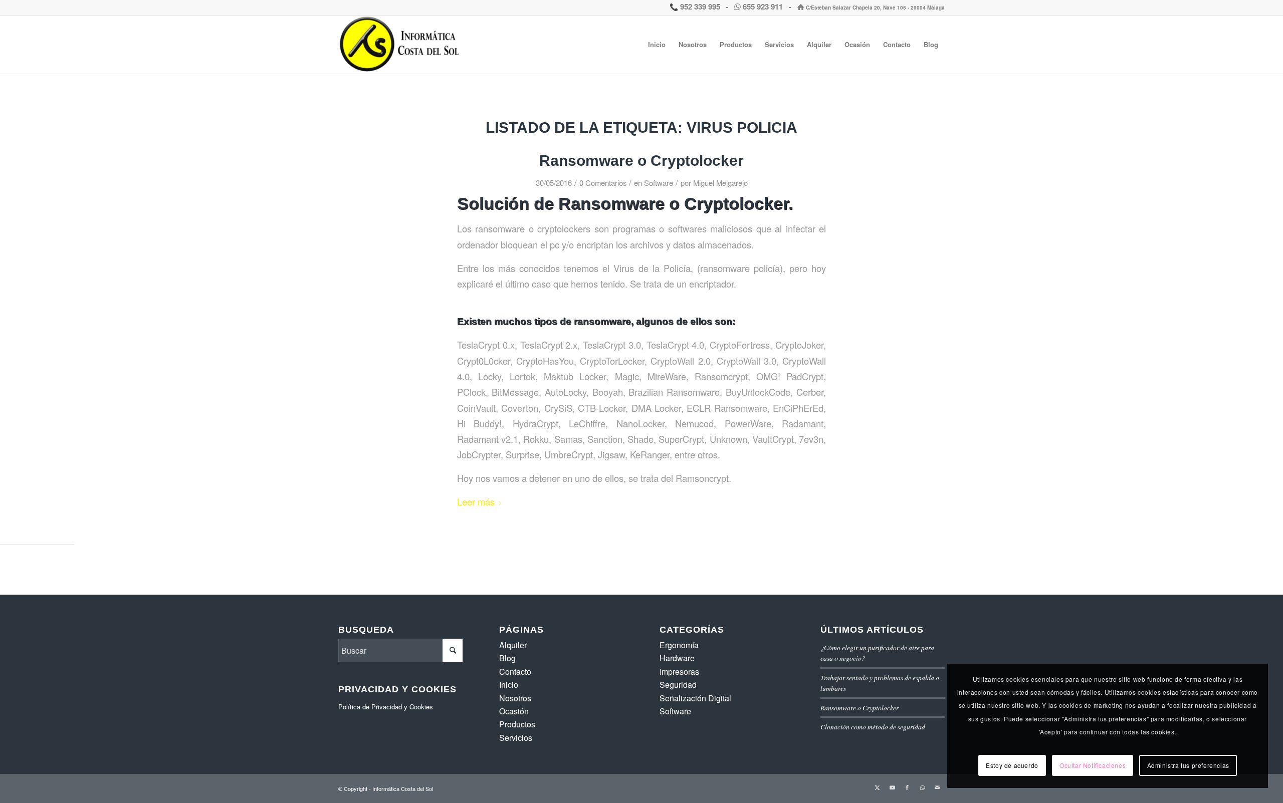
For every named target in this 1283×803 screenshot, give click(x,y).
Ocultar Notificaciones (1092, 765)
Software (658, 182)
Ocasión (514, 711)
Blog (507, 658)
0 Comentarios (602, 182)
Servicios (515, 737)
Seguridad (678, 684)
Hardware (677, 658)
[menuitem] (657, 45)
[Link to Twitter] (877, 786)
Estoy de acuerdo (1012, 765)
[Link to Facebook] (907, 786)
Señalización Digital (695, 698)
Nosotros (515, 698)
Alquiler (513, 645)
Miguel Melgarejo (720, 182)
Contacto (515, 671)
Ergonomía (679, 645)
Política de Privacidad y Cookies (385, 706)
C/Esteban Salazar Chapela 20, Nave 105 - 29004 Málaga (874, 7)
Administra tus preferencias (1188, 765)
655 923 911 (763, 6)
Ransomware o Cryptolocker (641, 160)
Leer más (476, 501)
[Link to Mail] (937, 786)
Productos (517, 724)
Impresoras (679, 671)
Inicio (508, 684)
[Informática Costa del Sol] (401, 45)
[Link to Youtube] (892, 786)
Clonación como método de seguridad (872, 726)
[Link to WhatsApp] (922, 786)
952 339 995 (699, 6)
